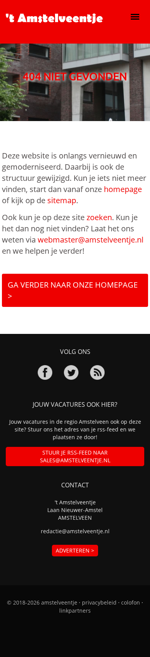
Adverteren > (75, 550)
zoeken (99, 217)
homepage (123, 189)
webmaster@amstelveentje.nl (90, 239)
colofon (130, 602)
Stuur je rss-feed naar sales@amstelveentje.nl (75, 456)
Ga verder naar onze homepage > (73, 290)
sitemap (61, 200)
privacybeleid (99, 602)
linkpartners (75, 610)
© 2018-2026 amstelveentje (42, 602)
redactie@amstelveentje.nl (75, 531)
